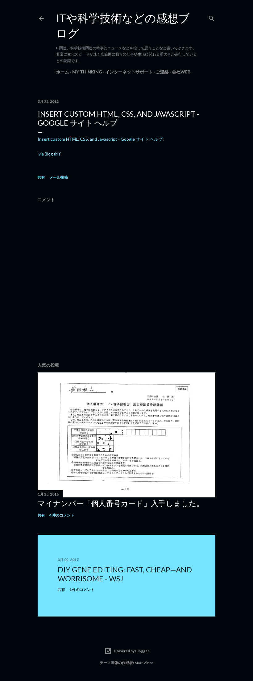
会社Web (181, 71)
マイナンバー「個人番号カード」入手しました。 (121, 503)
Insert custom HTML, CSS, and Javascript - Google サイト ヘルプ (100, 139)
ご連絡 (162, 71)
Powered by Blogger (131, 651)
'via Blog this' (49, 154)
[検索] (211, 17)
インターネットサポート (129, 71)
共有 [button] (41, 177)
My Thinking (87, 71)
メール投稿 (58, 177)
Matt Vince (144, 662)
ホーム (62, 71)
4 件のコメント (61, 515)
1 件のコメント (81, 589)
